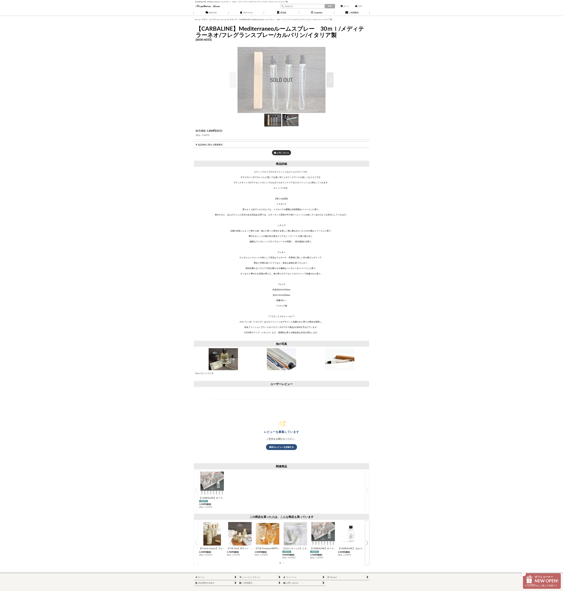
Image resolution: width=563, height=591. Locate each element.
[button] (281, 13)
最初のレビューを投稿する (281, 447)
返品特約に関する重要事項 (210, 144)
